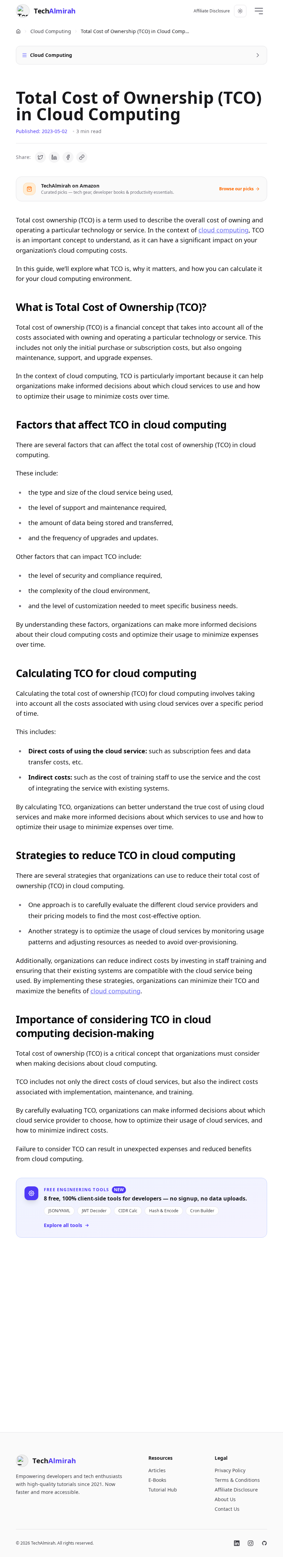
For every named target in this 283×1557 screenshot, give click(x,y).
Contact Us (227, 1509)
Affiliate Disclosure (212, 11)
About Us (225, 1499)
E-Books (157, 1480)
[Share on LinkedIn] (54, 157)
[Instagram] (250, 1543)
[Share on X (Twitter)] (40, 157)
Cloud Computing (50, 31)
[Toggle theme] (240, 11)
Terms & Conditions (237, 1480)
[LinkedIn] (237, 1543)
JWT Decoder (94, 1211)
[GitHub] (264, 1543)
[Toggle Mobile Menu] (259, 11)
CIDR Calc (127, 1211)
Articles (157, 1470)
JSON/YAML (59, 1211)
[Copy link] (81, 157)
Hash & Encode (163, 1211)
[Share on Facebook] (68, 157)
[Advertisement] (141, 1329)
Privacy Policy (230, 1470)
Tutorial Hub (162, 1489)
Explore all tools (63, 1225)
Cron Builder (202, 1211)
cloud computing (223, 230)
